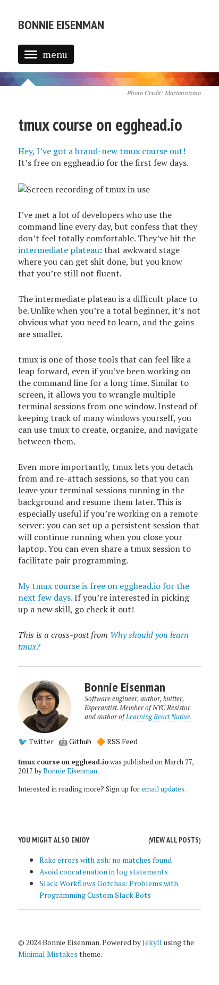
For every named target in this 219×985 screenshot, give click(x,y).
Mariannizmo (183, 93)
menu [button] (55, 54)
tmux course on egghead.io (100, 124)
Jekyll (152, 942)
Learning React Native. (159, 716)
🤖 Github (74, 741)
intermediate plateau (58, 250)
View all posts (174, 840)
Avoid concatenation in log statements (103, 871)
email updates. (163, 789)
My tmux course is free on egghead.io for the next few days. (103, 591)
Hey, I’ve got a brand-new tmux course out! (102, 151)
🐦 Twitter (36, 741)
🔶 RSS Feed (117, 741)
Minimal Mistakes (48, 954)
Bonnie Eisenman (61, 24)
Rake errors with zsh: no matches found (105, 860)
